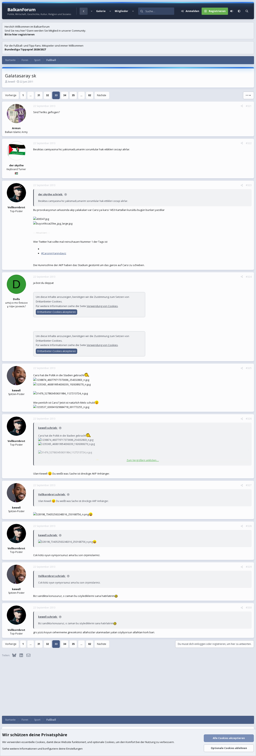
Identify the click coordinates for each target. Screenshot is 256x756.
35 (73, 95)
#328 (249, 526)
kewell (11, 81)
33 (56, 95)
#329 (249, 566)
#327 (249, 485)
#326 (249, 418)
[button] (91, 11)
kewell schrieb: (48, 428)
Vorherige (10, 95)
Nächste (101, 95)
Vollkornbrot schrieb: (52, 494)
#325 (249, 368)
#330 (249, 607)
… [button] (31, 95)
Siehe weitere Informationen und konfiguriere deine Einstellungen (42, 748)
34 (64, 95)
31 (38, 95)
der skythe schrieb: (50, 194)
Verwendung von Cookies (102, 306)
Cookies (40, 742)
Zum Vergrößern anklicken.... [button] (143, 460)
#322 (249, 143)
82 (89, 95)
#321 (249, 106)
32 (47, 95)
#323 (249, 185)
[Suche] (247, 11)
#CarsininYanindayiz (53, 253)
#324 (249, 276)
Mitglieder (121, 11)
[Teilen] (241, 106)
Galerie (101, 11)
